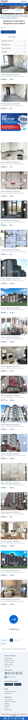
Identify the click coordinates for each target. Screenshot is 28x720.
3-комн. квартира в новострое (10, 337)
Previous (5, 64)
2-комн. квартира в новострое (10, 74)
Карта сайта (7, 666)
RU (24, 4)
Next (23, 64)
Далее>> (3, 643)
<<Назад (3, 640)
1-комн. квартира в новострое (10, 162)
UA (22, 4)
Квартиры (7, 703)
